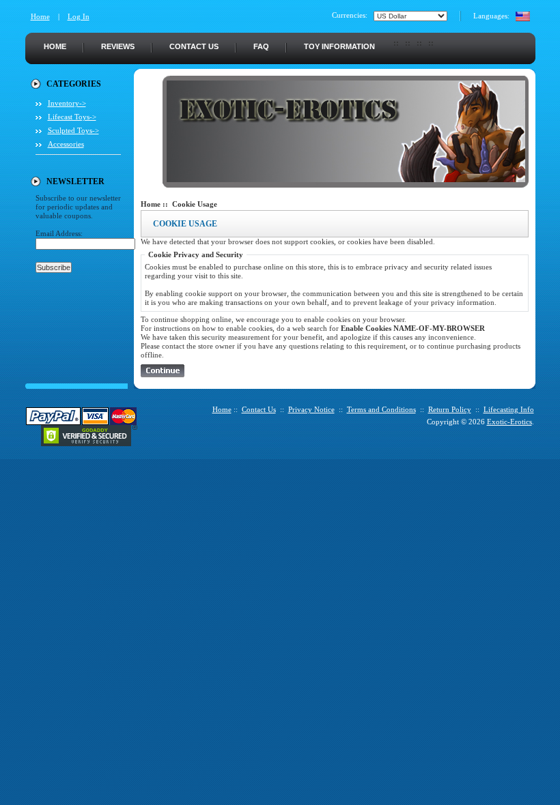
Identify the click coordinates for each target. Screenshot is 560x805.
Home (40, 16)
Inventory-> (67, 103)
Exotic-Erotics (509, 422)
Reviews (118, 46)
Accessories (66, 144)
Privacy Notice (311, 409)
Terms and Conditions (381, 409)
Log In (78, 16)
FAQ (261, 46)
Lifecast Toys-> (72, 117)
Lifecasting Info (509, 409)
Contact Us (194, 46)
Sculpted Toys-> (73, 130)
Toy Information (339, 46)
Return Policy (449, 409)
